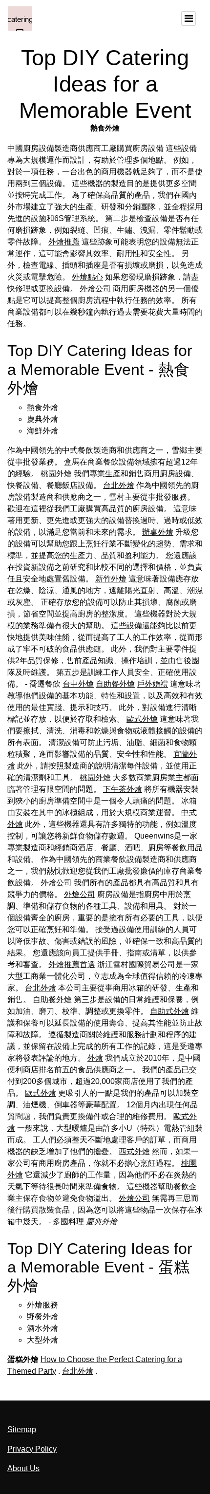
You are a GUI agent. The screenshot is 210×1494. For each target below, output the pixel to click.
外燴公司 (95, 288)
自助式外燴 (169, 1011)
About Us (23, 1468)
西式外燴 (134, 1151)
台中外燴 (78, 684)
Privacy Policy (32, 1449)
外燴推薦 (64, 242)
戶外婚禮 (152, 684)
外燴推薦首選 (71, 964)
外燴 (95, 1058)
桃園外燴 (56, 473)
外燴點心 (87, 277)
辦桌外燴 (157, 532)
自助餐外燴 (115, 684)
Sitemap (21, 1429)
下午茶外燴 (122, 789)
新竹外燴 (110, 579)
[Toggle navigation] (188, 18)
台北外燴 (118, 485)
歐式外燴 (142, 719)
